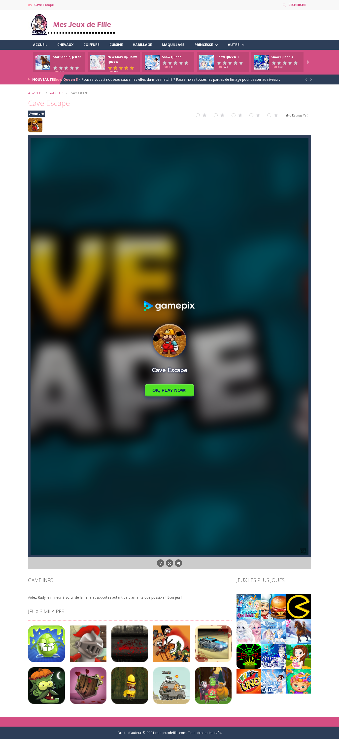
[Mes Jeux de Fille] (72, 24)
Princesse (204, 44)
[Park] (298, 656)
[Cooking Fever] (273, 606)
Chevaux (65, 44)
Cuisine (116, 44)
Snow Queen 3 (227, 57)
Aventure (56, 93)
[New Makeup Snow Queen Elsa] (249, 631)
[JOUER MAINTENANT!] (42, 61)
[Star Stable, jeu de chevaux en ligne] (298, 631)
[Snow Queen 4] (273, 656)
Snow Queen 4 (282, 57)
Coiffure (91, 44)
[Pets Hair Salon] (298, 680)
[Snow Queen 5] (249, 606)
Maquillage (173, 44)
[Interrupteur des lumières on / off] (160, 563)
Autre (233, 44)
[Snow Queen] (273, 680)
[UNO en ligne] (249, 680)
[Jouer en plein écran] (169, 563)
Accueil (40, 44)
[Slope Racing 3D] (249, 656)
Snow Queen (171, 57)
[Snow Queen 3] (273, 631)
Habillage (142, 44)
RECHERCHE (297, 5)
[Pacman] (298, 606)
